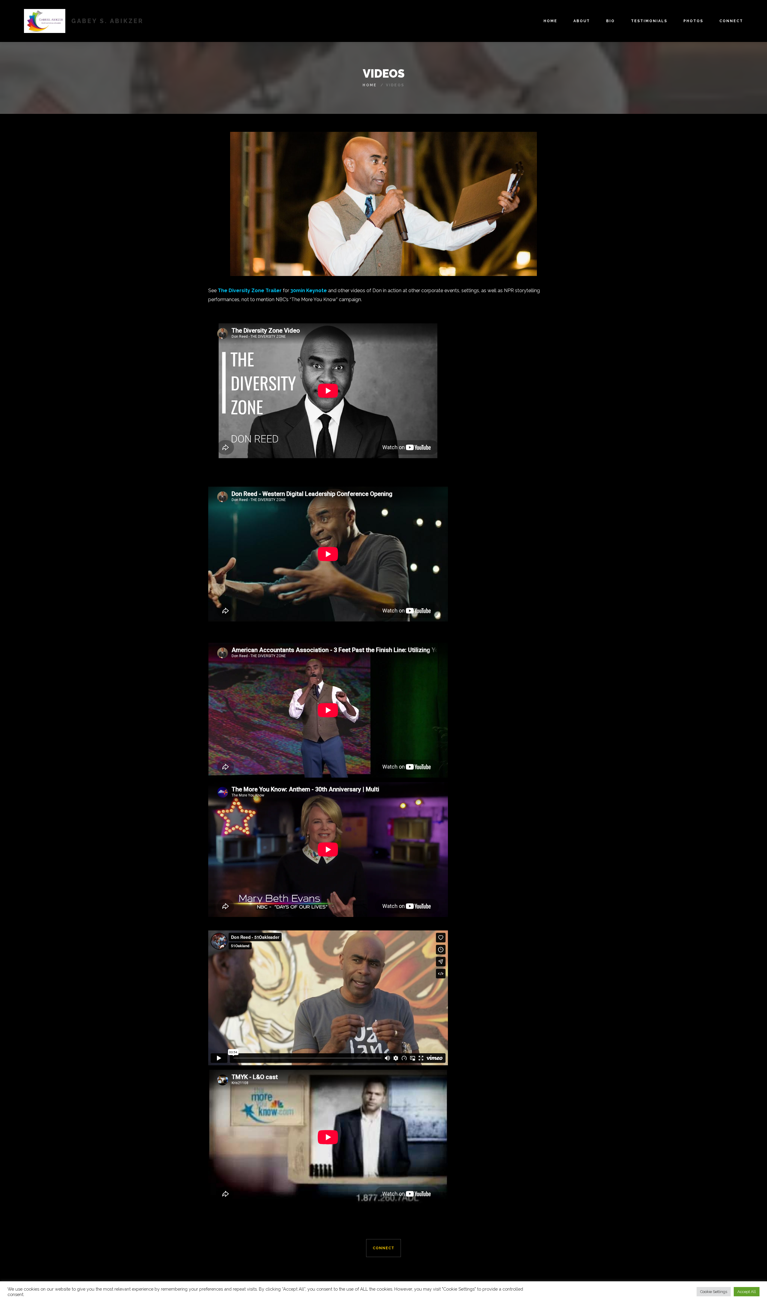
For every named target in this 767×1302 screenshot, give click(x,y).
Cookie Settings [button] (713, 1291)
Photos (693, 21)
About (581, 21)
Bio (610, 21)
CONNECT (383, 1248)
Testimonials (649, 21)
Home (550, 21)
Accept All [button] (746, 1291)
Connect (731, 21)
